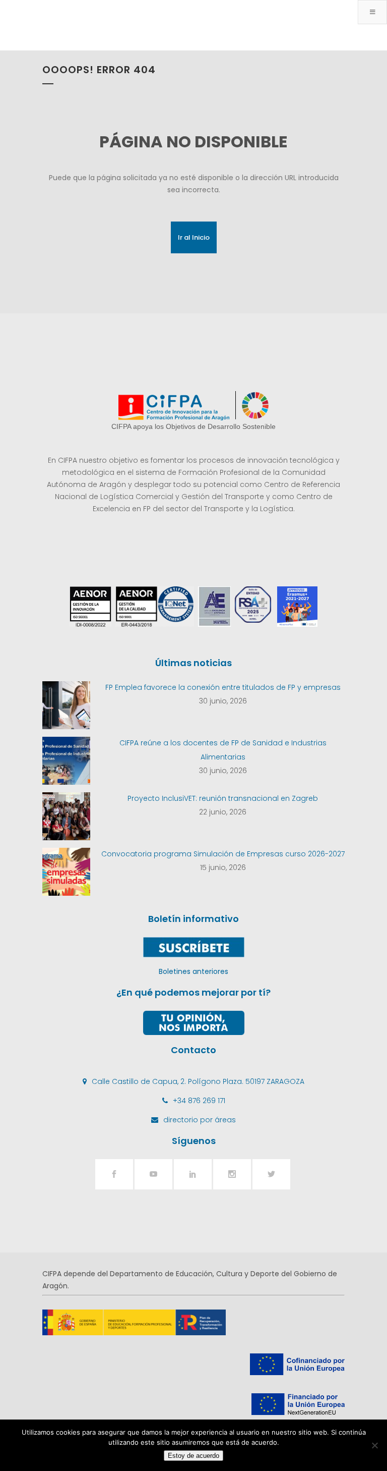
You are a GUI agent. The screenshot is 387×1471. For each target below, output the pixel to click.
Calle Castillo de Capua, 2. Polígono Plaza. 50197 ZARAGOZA (198, 1081)
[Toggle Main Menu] (372, 12)
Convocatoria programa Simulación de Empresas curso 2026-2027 (223, 854)
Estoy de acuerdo (193, 1455)
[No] (374, 1445)
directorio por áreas (199, 1120)
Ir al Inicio (194, 237)
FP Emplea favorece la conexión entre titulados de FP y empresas (223, 687)
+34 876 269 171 (199, 1101)
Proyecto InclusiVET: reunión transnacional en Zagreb (222, 798)
